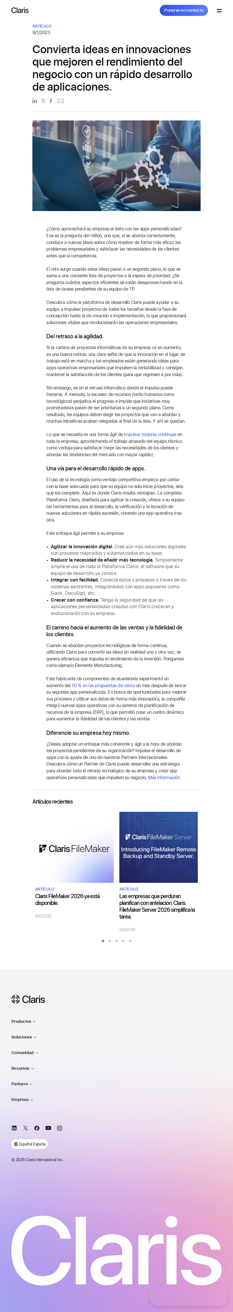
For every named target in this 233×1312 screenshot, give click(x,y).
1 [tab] (103, 941)
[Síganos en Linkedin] (14, 1129)
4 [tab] (123, 941)
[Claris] (20, 10)
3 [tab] (116, 941)
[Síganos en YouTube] (48, 1129)
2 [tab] (110, 941)
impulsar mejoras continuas (150, 434)
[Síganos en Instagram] (60, 1129)
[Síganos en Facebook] (37, 1129)
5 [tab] (130, 941)
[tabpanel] (74, 865)
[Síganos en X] (25, 1129)
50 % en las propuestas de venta (103, 685)
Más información (164, 777)
